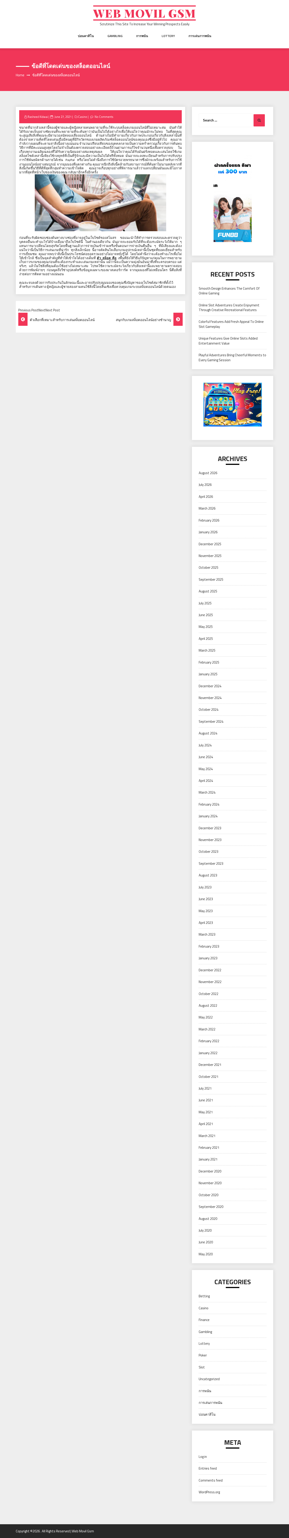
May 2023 (206, 910)
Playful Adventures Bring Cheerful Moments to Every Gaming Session (232, 357)
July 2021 (205, 1088)
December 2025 (210, 544)
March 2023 (207, 934)
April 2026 (206, 496)
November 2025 (210, 555)
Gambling (115, 36)
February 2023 (209, 946)
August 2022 (208, 1005)
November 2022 (210, 981)
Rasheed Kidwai (38, 116)
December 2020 (210, 1171)
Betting (204, 1296)
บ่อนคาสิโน (86, 36)
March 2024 (207, 792)
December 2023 (210, 828)
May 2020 (206, 1254)
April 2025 (206, 638)
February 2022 (209, 1041)
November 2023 (210, 839)
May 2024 (206, 768)
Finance (204, 1319)
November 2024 (210, 697)
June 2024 (206, 757)
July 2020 (205, 1230)
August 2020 (208, 1218)
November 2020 (210, 1183)
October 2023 (208, 851)
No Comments (104, 116)
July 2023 (205, 887)
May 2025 (206, 626)
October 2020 (208, 1195)
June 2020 (206, 1242)
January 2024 (208, 816)
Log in (203, 1456)
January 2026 (208, 532)
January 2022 (208, 1053)
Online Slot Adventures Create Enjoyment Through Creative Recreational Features (229, 307)
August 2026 (208, 472)
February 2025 (209, 662)
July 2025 (205, 603)
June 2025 (206, 615)
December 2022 (210, 970)
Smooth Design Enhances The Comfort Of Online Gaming (229, 291)
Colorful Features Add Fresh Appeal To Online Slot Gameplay (231, 324)
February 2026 (209, 520)
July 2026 (205, 484)
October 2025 (208, 567)
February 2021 (209, 1147)
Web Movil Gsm (144, 13)
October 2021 (208, 1076)
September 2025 (211, 579)
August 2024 (208, 733)
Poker (203, 1355)
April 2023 (206, 922)
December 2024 (210, 686)
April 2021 (206, 1123)
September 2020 (211, 1206)
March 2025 (207, 650)
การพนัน (142, 36)
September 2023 (211, 863)
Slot (202, 1367)
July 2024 (205, 745)
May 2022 (206, 1017)
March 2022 (207, 1029)
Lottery (168, 36)
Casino (82, 116)
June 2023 (206, 899)
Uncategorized (209, 1379)
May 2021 (206, 1112)
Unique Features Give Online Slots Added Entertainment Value (228, 341)
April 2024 (206, 780)
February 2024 (209, 804)
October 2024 (208, 709)
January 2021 (208, 1159)
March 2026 (207, 508)
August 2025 (208, 591)
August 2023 (208, 875)
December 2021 (210, 1064)
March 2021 (207, 1135)
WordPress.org (209, 1492)
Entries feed (208, 1468)
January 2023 (208, 958)
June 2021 (206, 1100)
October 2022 (208, 993)
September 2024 (211, 721)
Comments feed (211, 1480)
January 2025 (208, 674)
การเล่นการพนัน (200, 36)
